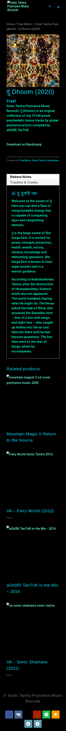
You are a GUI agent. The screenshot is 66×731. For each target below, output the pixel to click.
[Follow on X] (28, 715)
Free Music (24, 24)
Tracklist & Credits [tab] (24, 182)
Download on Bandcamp (24, 144)
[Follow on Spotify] (46, 715)
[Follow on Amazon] (56, 715)
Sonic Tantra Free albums (45, 160)
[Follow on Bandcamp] (28, 724)
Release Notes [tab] (20, 177)
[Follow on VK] (18, 715)
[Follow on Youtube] (37, 715)
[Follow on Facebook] (9, 715)
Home (11, 24)
